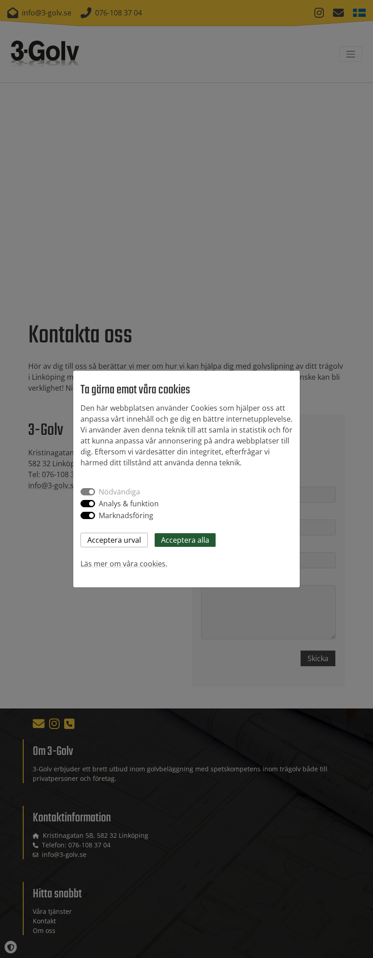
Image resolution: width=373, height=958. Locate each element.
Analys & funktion (129, 504)
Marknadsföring (126, 515)
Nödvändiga (119, 492)
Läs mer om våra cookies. (124, 564)
